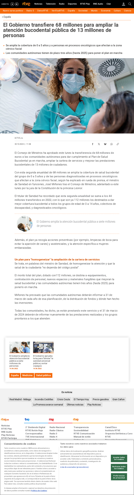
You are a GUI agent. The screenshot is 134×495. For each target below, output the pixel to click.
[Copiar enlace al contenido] (118, 143)
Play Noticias (94, 404)
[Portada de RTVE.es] (26, 4)
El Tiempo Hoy (81, 399)
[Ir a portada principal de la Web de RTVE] (12, 419)
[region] (67, 467)
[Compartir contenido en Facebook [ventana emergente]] (93, 143)
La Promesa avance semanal (48, 404)
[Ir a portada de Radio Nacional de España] (60, 420)
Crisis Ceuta (63, 399)
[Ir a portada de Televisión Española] (36, 420)
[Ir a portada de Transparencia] (103, 420)
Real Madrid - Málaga (20, 399)
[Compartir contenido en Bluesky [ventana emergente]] (105, 143)
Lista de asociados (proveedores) (74, 467)
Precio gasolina (101, 399)
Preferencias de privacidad (119, 477)
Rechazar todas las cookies (119, 468)
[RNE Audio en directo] (17, 4)
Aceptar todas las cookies (119, 458)
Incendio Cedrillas (44, 399)
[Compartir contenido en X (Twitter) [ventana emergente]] (99, 143)
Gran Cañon (119, 399)
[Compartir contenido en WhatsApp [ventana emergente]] (111, 143)
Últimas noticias (75, 404)
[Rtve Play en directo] (12, 4)
